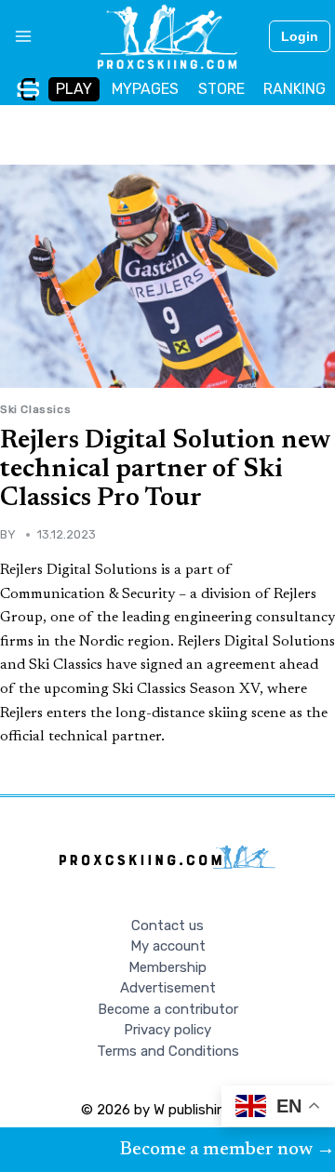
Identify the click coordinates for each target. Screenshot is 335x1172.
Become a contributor (168, 1009)
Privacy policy (167, 1029)
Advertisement (168, 987)
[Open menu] (16, 36)
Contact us (167, 925)
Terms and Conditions (168, 1051)
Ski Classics (35, 409)
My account (168, 946)
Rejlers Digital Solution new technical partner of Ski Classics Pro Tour (165, 470)
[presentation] (167, 276)
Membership (167, 967)
